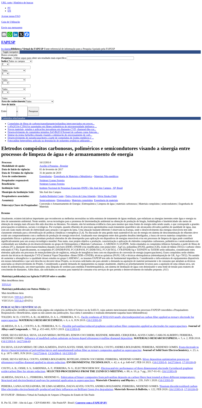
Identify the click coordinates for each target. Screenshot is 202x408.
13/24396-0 (54, 353)
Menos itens (18, 280)
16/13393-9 (94, 320)
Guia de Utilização (10, 22)
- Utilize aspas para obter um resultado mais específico (34, 58)
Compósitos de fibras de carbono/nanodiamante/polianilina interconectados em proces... (51, 123)
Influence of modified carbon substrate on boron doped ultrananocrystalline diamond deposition (79, 338)
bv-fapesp (6, 48)
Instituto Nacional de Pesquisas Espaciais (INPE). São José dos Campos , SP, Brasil (81, 188)
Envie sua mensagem (11, 27)
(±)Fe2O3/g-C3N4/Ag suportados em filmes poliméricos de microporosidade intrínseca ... (52, 126)
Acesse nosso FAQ (10, 16)
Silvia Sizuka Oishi (107, 196)
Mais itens (7, 280)
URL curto (6, 2)
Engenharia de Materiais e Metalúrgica (73, 176)
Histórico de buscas (23, 2)
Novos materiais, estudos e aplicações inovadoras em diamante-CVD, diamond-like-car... (52, 129)
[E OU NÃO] (5, 64)
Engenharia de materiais (106, 200)
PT (9, 8)
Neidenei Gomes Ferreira (52, 180)
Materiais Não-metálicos (106, 176)
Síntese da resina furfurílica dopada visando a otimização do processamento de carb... (50, 135)
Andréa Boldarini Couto (51, 196)
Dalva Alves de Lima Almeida (80, 196)
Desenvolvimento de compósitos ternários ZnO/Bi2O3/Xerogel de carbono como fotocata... (53, 132)
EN (9, 10)
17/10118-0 (188, 362)
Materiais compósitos (82, 200)
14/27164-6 (23, 341)
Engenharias (45, 176)
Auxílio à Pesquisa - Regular (53, 166)
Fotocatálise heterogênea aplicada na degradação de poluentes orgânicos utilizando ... (50, 140)
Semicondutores (47, 200)
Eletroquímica (64, 200)
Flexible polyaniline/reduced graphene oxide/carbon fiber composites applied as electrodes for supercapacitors (124, 326)
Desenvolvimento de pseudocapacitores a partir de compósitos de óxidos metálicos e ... (51, 137)
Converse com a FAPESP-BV (91, 402)
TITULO (6, 284)
